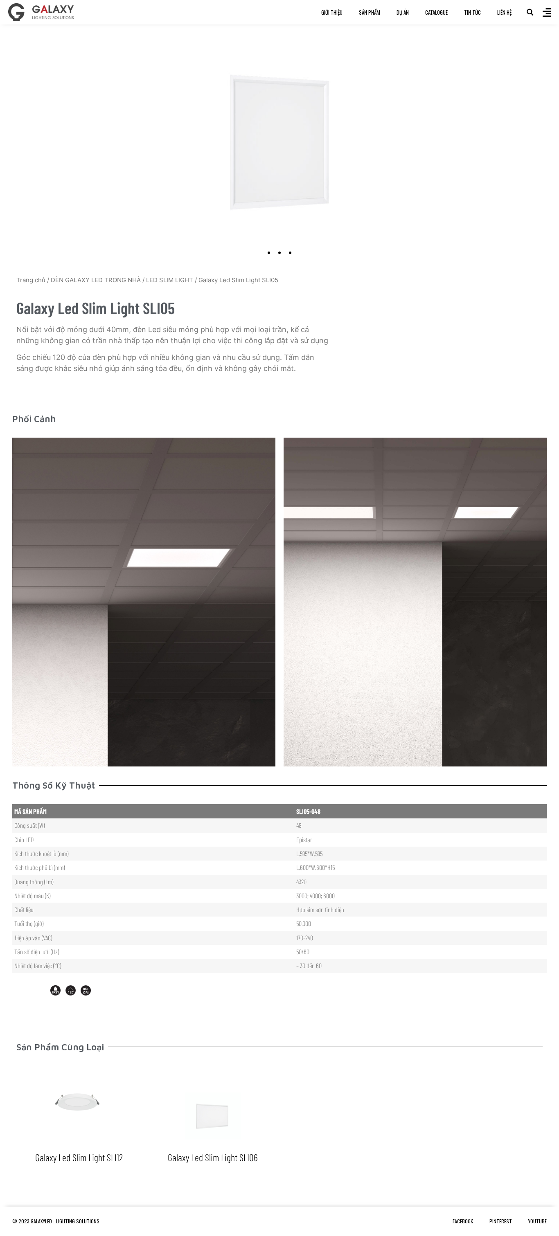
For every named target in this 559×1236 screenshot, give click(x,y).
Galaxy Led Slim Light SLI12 (79, 1157)
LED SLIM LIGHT (169, 280)
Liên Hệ (504, 12)
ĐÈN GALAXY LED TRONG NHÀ (96, 280)
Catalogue (436, 12)
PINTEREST (500, 1221)
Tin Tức (472, 12)
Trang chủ (30, 280)
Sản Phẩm (369, 12)
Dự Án (403, 12)
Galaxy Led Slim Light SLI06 (213, 1157)
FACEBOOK (463, 1221)
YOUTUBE (537, 1221)
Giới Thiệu (332, 12)
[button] (530, 12)
